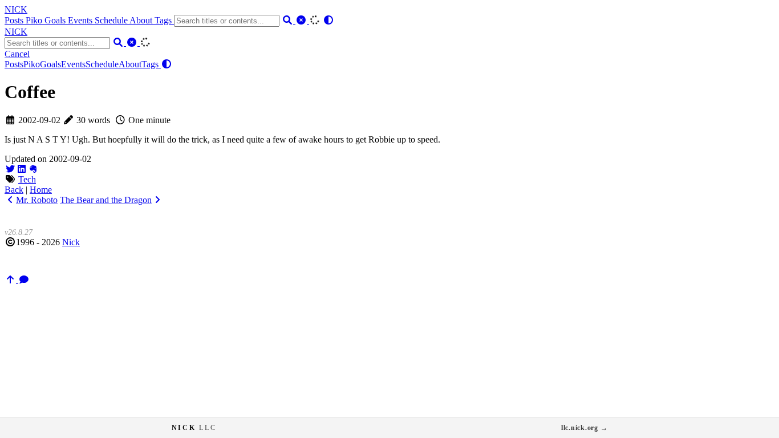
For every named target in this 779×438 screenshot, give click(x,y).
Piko (35, 20)
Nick (71, 242)
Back (14, 189)
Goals (56, 20)
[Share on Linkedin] (21, 169)
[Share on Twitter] (10, 169)
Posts (15, 20)
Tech (27, 179)
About (142, 20)
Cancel (17, 54)
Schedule (112, 20)
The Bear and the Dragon (106, 200)
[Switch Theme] (328, 20)
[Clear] (302, 20)
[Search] (288, 20)
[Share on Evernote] (33, 169)
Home (41, 189)
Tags (164, 20)
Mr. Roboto (37, 200)
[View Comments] (24, 280)
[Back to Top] (11, 280)
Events (81, 20)
